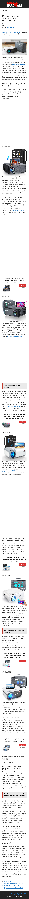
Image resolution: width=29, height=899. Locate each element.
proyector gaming (18, 210)
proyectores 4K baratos (14, 336)
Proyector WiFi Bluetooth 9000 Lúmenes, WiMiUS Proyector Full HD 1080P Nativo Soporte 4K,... (14, 559)
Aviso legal (13, 894)
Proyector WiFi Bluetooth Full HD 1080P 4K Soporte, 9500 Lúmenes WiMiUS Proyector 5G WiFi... (14, 416)
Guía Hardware (7, 32)
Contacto (5, 894)
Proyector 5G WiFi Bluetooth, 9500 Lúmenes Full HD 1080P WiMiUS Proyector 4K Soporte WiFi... (14, 280)
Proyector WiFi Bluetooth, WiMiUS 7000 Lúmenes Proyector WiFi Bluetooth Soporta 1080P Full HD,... (14, 740)
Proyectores (17, 32)
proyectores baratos (18, 64)
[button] (25, 10)
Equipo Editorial (21, 894)
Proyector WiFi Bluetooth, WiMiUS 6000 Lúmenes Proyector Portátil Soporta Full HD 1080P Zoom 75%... (14, 655)
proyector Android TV (13, 406)
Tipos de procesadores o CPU (13, 888)
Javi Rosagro (11, 27)
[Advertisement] (14, 115)
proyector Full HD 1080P (9, 471)
